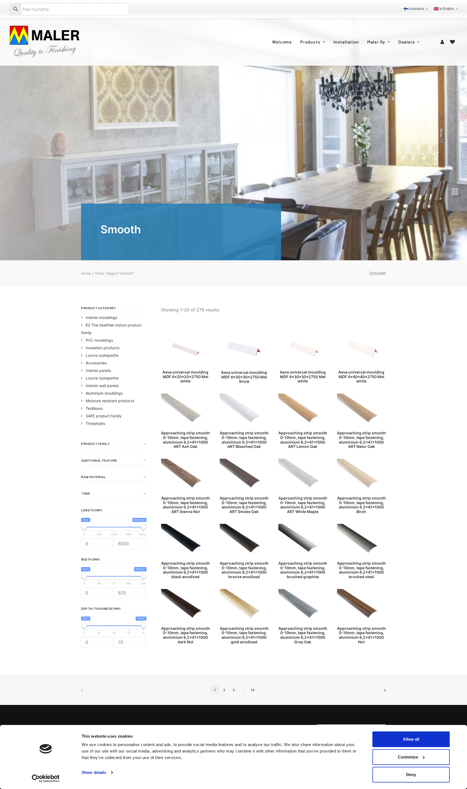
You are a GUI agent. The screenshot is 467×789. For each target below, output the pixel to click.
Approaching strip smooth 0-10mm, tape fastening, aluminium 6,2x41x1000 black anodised (185, 570)
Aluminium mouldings (104, 393)
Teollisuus (94, 408)
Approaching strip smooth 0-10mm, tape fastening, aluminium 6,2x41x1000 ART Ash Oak (185, 440)
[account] (443, 41)
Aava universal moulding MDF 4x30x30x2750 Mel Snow (244, 377)
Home (86, 273)
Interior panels (98, 370)
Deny (411, 774)
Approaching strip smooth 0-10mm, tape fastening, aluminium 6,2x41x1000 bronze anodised (244, 570)
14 (253, 690)
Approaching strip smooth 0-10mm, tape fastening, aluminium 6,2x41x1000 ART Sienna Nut (185, 505)
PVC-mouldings (99, 340)
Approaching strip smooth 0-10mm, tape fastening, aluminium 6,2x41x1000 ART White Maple (302, 505)
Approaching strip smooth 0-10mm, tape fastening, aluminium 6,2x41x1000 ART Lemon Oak (302, 440)
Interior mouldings (101, 317)
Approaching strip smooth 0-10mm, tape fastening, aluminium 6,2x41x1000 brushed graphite (302, 570)
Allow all (411, 739)
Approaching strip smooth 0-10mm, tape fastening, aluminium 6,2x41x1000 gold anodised (244, 635)
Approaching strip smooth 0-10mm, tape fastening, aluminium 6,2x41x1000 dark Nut (185, 635)
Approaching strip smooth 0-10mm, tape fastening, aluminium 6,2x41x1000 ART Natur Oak (361, 440)
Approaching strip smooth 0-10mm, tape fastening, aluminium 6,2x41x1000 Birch (361, 505)
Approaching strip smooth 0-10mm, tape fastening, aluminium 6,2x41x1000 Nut (361, 635)
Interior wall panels (102, 385)
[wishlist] (452, 41)
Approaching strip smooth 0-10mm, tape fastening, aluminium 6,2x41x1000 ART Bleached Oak (244, 440)
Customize (408, 757)
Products (310, 41)
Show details (94, 772)
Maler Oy (376, 41)
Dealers (406, 41)
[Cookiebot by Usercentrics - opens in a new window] (45, 778)
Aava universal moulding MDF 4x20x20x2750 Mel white (185, 377)
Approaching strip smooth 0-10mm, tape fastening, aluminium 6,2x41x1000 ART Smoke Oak (244, 505)
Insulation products (102, 347)
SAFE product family (104, 416)
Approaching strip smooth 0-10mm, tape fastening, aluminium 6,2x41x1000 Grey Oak (302, 635)
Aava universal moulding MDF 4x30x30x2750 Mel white (303, 377)
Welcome (282, 41)
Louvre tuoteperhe (102, 355)
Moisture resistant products (110, 400)
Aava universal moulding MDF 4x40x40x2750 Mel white (361, 377)
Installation (346, 41)
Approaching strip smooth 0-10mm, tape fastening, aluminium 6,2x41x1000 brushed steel (361, 570)
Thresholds (95, 423)
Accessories (96, 363)
